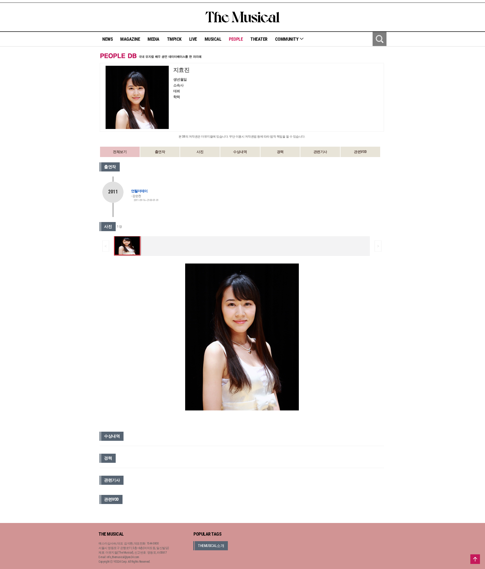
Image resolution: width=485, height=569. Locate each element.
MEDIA (153, 39)
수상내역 (240, 152)
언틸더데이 (139, 191)
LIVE (193, 39)
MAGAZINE (130, 39)
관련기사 (320, 152)
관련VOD (360, 152)
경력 (280, 152)
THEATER (259, 39)
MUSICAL (213, 39)
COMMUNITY (287, 39)
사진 (200, 152)
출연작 (160, 152)
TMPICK (174, 39)
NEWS (107, 39)
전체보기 (120, 152)
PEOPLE (236, 39)
